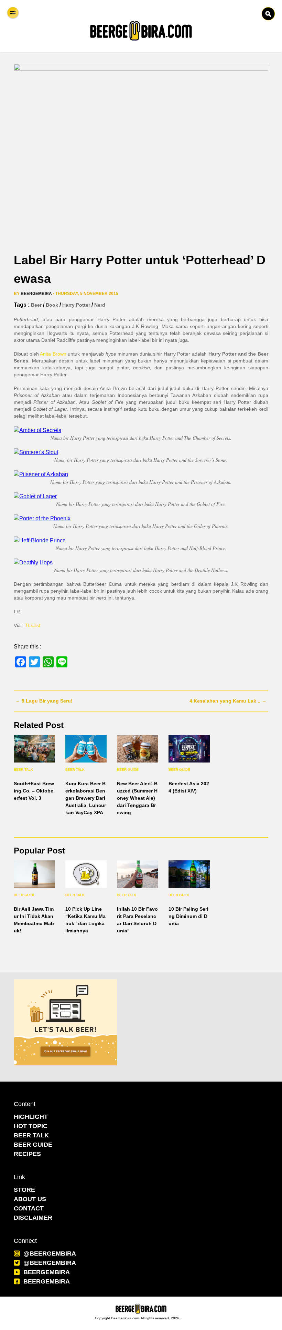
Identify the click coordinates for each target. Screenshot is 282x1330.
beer (36, 305)
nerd (99, 305)
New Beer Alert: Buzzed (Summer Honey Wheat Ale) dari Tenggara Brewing (137, 798)
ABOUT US (30, 1199)
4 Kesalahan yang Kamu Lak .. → (228, 701)
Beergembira (36, 293)
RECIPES (27, 1153)
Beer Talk (23, 769)
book (52, 305)
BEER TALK (31, 1135)
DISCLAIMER (33, 1217)
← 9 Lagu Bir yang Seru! (44, 701)
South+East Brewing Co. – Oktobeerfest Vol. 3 (34, 791)
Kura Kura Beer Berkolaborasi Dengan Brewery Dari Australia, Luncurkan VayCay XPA (85, 798)
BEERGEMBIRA (46, 1272)
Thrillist (32, 625)
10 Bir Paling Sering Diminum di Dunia (188, 916)
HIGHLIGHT (31, 1116)
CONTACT (29, 1208)
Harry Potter (76, 305)
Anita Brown (53, 354)
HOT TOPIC (30, 1126)
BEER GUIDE (33, 1144)
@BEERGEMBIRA (49, 1253)
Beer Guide (128, 769)
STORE (24, 1189)
